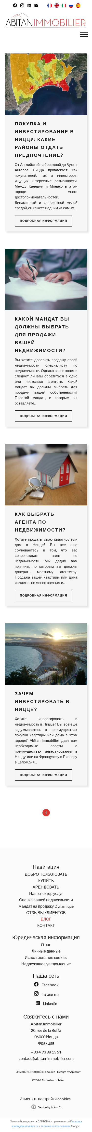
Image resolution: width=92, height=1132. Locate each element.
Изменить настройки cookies (35, 1072)
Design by (49, 1107)
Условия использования (55, 1126)
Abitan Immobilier (46, 1023)
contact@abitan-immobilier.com (46, 1058)
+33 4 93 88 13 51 (46, 1052)
